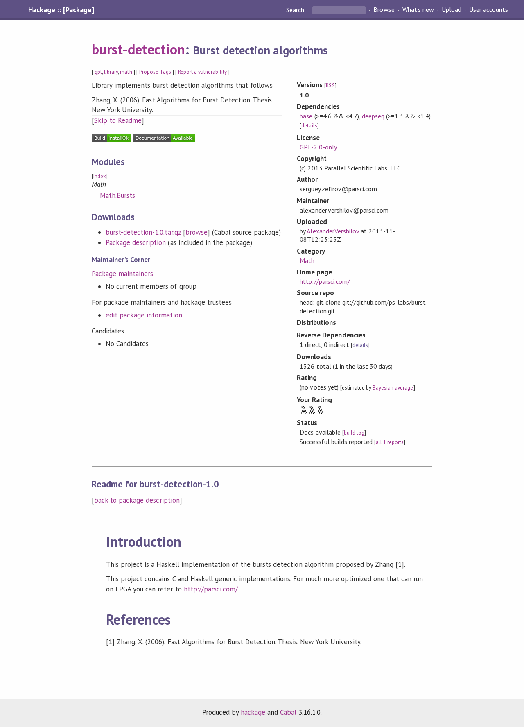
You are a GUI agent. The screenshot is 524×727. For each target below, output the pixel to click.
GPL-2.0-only (318, 147)
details (309, 125)
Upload (451, 10)
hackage (253, 712)
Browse (383, 10)
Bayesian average (393, 387)
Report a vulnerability (202, 71)
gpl (98, 71)
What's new (418, 10)
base (306, 116)
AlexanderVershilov (333, 231)
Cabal (288, 712)
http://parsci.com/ (325, 281)
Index (99, 176)
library (111, 71)
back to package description (137, 500)
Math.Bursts (117, 195)
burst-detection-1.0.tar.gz (143, 232)
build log (354, 432)
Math (307, 260)
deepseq (373, 116)
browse (196, 232)
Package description (136, 242)
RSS (330, 85)
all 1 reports (390, 442)
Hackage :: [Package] (61, 10)
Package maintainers (122, 273)
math (126, 71)
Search (296, 10)
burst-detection (138, 49)
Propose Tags (155, 71)
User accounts (488, 10)
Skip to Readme (118, 120)
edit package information (144, 314)
